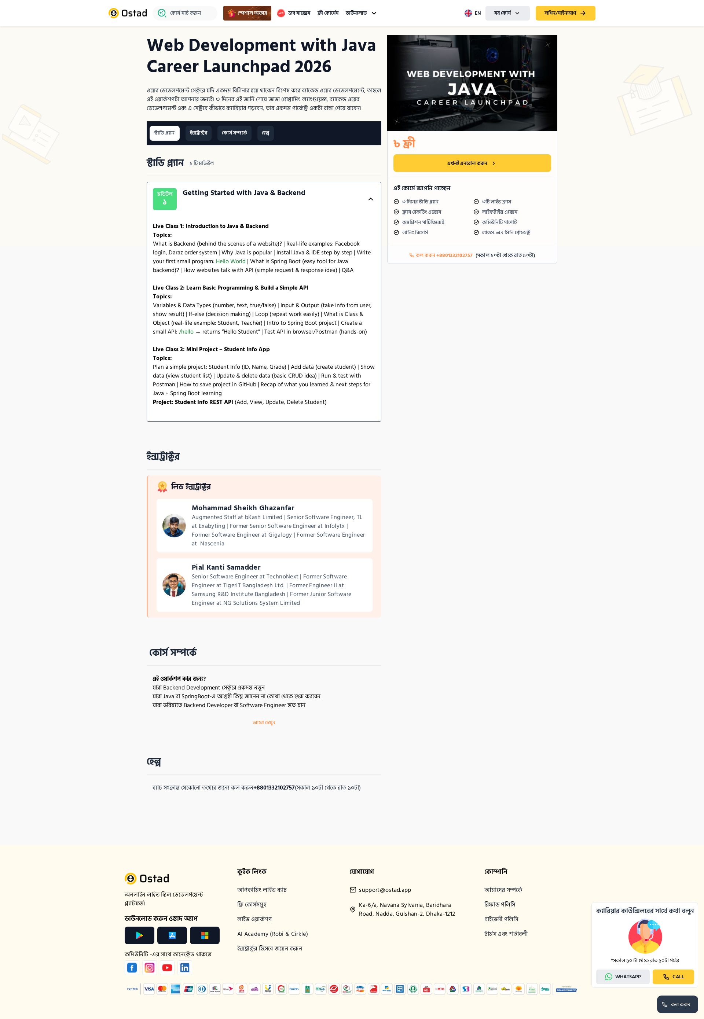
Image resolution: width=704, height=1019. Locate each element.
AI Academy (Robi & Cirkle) (272, 934)
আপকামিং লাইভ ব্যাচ (262, 890)
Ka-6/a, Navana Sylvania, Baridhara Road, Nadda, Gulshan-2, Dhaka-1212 (407, 910)
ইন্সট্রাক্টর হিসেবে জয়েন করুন (269, 948)
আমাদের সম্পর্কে (503, 890)
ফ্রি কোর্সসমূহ (251, 904)
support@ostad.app (385, 890)
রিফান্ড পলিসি (499, 904)
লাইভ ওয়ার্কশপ (254, 919)
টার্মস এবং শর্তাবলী (506, 934)
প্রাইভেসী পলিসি (501, 919)
